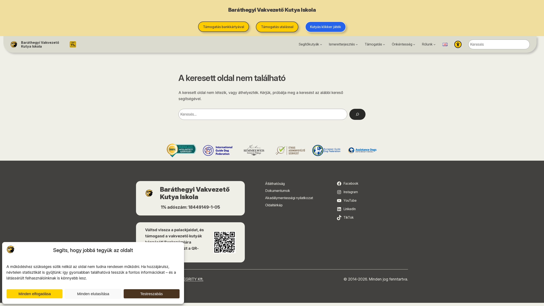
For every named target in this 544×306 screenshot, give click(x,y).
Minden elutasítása (93, 294)
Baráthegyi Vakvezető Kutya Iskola (40, 44)
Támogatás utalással (277, 27)
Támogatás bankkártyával (223, 27)
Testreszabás (151, 294)
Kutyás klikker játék (325, 27)
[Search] (357, 114)
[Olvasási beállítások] (458, 44)
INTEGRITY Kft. (190, 279)
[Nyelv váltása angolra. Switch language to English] (445, 44)
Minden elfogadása (34, 294)
